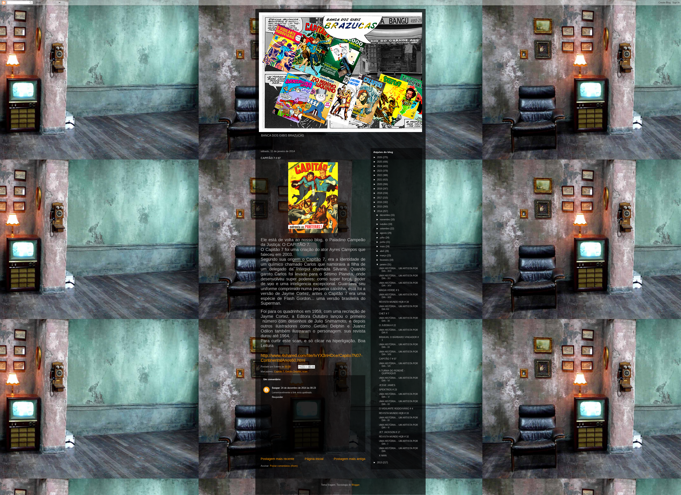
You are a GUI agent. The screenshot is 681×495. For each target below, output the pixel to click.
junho (383, 242)
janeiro (383, 264)
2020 (380, 184)
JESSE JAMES (387, 385)
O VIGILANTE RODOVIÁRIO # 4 (396, 408)
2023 (380, 170)
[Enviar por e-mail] (299, 367)
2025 (380, 161)
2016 (380, 202)
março (383, 255)
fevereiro (384, 260)
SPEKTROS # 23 (388, 389)
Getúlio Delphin (293, 371)
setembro (385, 228)
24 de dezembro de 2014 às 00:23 (298, 388)
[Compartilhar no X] (306, 367)
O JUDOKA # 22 (387, 325)
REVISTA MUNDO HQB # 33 (394, 413)
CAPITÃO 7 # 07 (387, 358)
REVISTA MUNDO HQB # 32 (394, 436)
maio (383, 246)
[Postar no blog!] (303, 367)
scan (304, 371)
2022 (380, 175)
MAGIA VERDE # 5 (389, 290)
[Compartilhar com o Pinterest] (313, 367)
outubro (384, 224)
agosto (383, 233)
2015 (380, 206)
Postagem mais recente (277, 459)
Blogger (355, 484)
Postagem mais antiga (349, 459)
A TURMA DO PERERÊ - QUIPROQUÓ (392, 372)
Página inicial (314, 459)
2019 (380, 188)
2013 (380, 462)
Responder (277, 397)
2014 (380, 211)
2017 (380, 197)
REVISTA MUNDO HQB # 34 (394, 302)
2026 (380, 157)
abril (382, 251)
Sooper (276, 388)
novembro (385, 219)
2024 (380, 166)
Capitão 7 (279, 371)
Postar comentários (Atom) (284, 466)
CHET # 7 (384, 313)
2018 (380, 193)
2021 (380, 179)
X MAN (382, 455)
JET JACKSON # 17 (389, 432)
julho (382, 237)
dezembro (385, 215)
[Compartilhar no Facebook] (310, 367)
